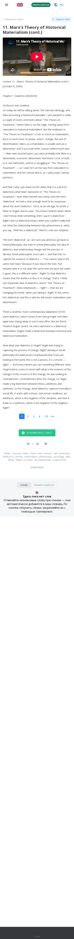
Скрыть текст (63, 19)
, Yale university (61, 453)
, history (18, 456)
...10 (45, 416)
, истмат (28, 459)
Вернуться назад (14, 19)
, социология (58, 459)
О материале (37, 467)
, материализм (42, 459)
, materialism (30, 456)
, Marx (25, 453)
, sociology (58, 456)
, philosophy (45, 456)
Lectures (17, 453)
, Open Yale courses (40, 453)
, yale (67, 456)
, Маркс (18, 459)
